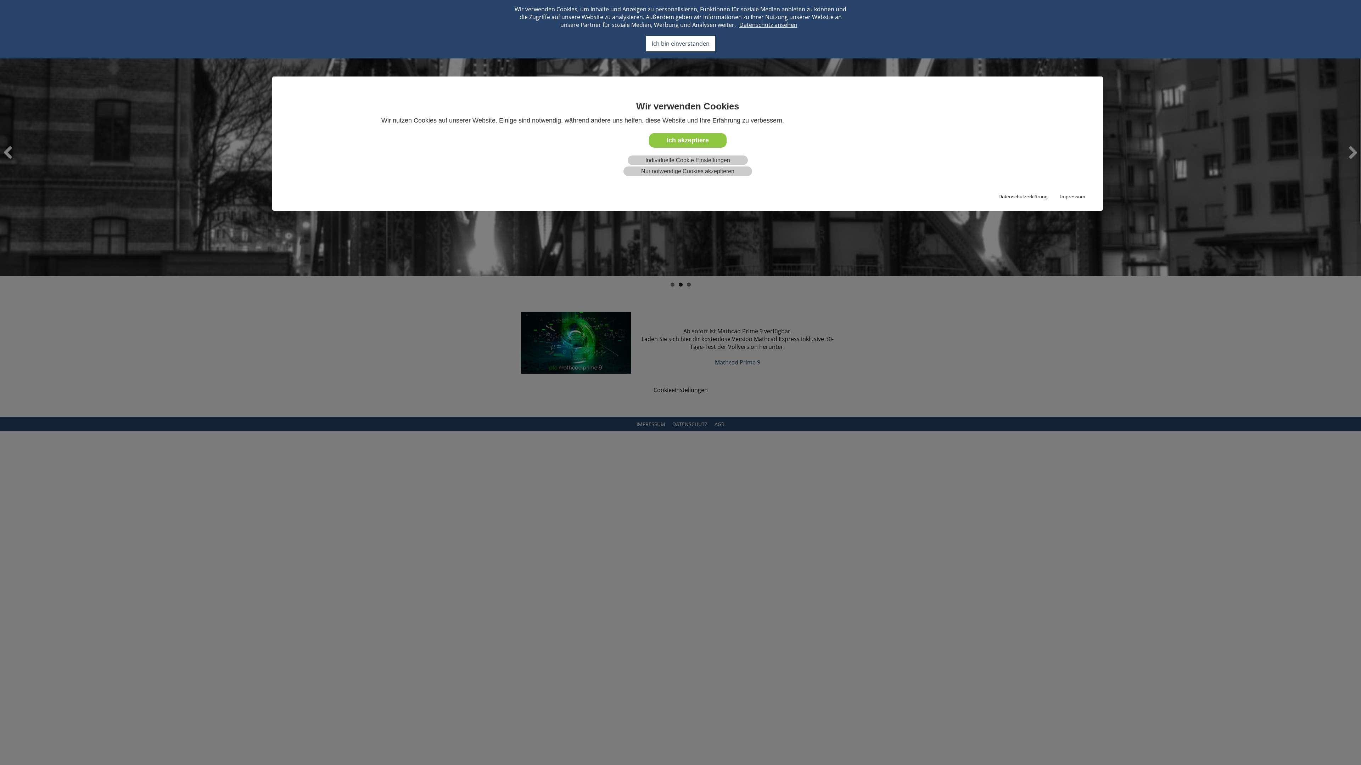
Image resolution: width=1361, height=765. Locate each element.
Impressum (1072, 196)
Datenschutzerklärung (1023, 196)
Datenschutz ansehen (768, 25)
